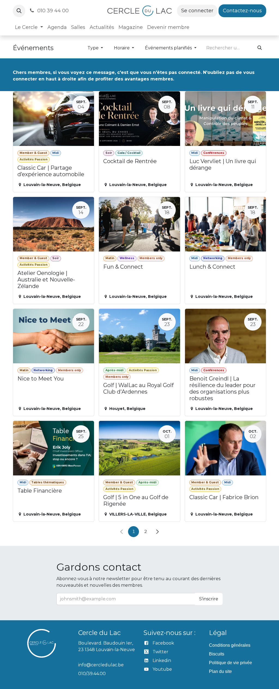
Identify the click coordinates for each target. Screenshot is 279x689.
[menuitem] (29, 27)
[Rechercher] (259, 48)
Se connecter (197, 11)
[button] (19, 11)
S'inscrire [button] (208, 598)
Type (93, 47)
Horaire (122, 47)
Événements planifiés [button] (169, 47)
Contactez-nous (242, 11)
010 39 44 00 (52, 11)
